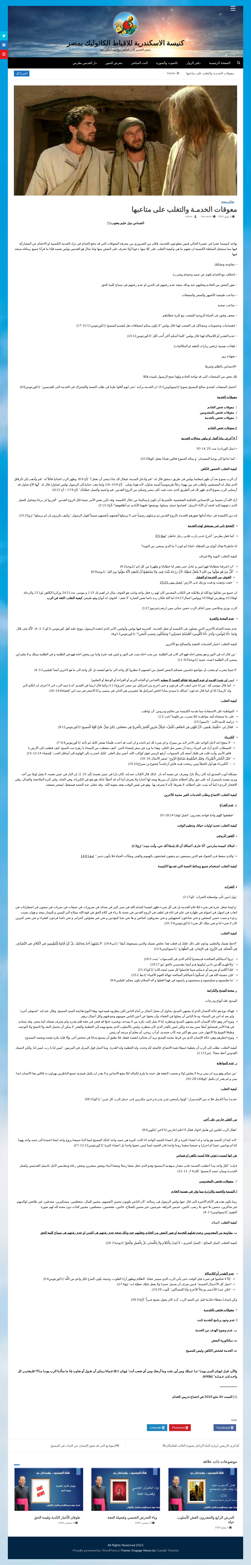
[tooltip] (4, 35)
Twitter (201, 1427)
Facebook (223, 1427)
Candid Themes (168, 1550)
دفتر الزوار (193, 63)
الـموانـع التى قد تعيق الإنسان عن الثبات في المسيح (83, 1445)
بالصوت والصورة (167, 63)
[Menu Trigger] (233, 8)
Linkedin (156, 1427)
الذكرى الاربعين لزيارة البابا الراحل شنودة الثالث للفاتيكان (202, 1445)
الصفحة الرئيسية (219, 63)
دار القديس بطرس (85, 63)
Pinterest (179, 1427)
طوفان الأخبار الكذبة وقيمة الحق (57, 1517)
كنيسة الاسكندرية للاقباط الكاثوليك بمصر (125, 42)
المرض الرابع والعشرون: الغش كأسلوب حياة (205, 1520)
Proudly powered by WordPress (95, 1550)
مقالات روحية (227, 201)
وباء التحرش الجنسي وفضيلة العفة (132, 1517)
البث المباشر (139, 63)
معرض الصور (114, 63)
